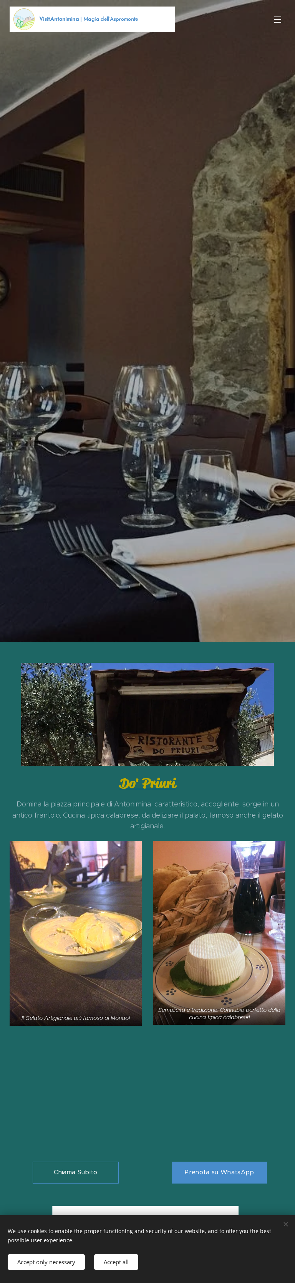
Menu (277, 19)
